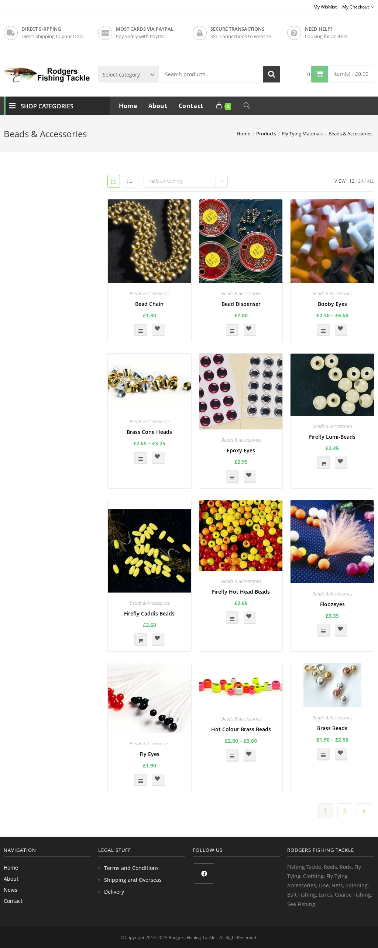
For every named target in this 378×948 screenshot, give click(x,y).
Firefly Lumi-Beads (332, 436)
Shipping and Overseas (133, 879)
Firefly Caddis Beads (149, 613)
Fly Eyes (149, 754)
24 (360, 181)
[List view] (130, 181)
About (11, 878)
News (10, 889)
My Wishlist (325, 7)
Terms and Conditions (131, 867)
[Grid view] (113, 181)
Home (11, 867)
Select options (140, 330)
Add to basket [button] (323, 462)
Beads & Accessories (149, 293)
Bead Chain (149, 303)
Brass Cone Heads (149, 431)
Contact (13, 900)
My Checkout (356, 7)
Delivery (114, 891)
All (370, 181)
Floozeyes (332, 604)
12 (351, 181)
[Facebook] (204, 873)
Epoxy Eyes (241, 450)
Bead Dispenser (241, 303)
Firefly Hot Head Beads (241, 591)
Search (271, 74)
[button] (158, 330)
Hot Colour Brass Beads (241, 729)
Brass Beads (332, 728)
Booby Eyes (332, 303)
